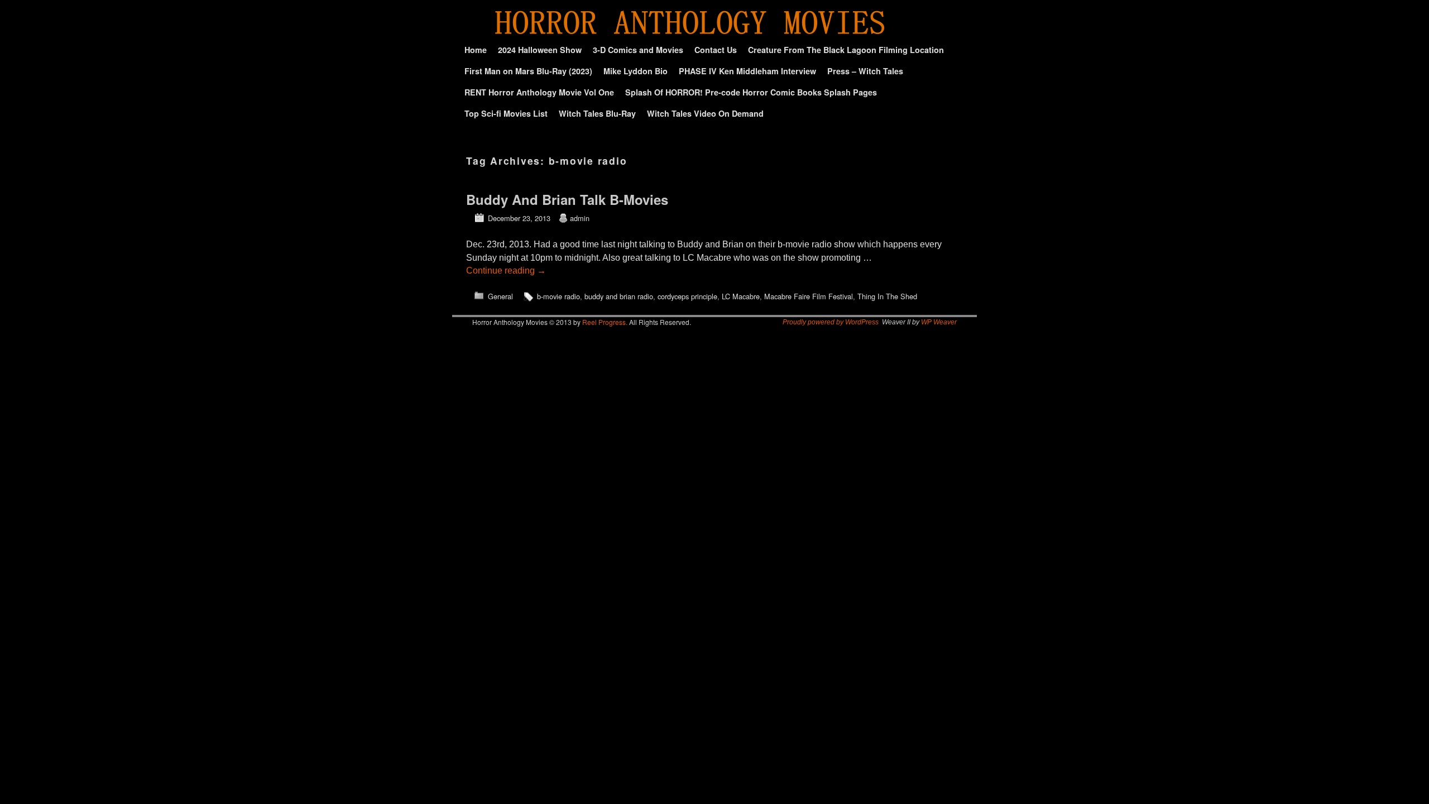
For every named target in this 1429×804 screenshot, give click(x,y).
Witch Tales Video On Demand (705, 113)
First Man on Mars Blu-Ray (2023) (528, 70)
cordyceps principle (687, 296)
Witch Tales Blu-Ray (597, 113)
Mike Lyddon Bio (635, 70)
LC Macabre (741, 296)
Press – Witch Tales (865, 70)
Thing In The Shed (887, 296)
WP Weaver (939, 322)
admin (579, 218)
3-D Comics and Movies (638, 49)
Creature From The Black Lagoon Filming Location (846, 49)
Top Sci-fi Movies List (506, 113)
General (500, 296)
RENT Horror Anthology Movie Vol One (539, 92)
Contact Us (715, 49)
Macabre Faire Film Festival (808, 296)
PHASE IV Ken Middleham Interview (747, 70)
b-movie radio (558, 296)
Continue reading (506, 270)
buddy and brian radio (618, 296)
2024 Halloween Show (540, 49)
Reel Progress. (604, 322)
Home (475, 49)
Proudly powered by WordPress (831, 322)
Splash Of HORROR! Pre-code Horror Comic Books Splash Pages (751, 92)
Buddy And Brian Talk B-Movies (567, 199)
